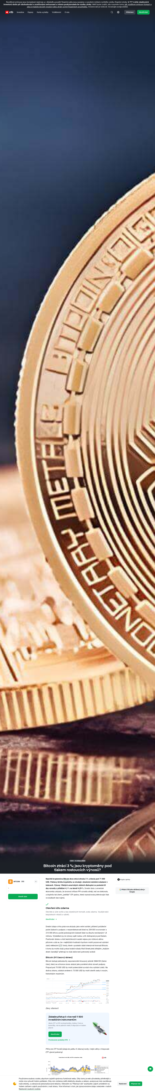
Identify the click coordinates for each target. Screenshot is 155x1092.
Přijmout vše (135, 1084)
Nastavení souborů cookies (30, 1089)
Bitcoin (66, 879)
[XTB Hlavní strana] (9, 12)
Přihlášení (130, 12)
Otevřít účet (143, 12)
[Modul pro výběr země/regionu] (118, 12)
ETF (60, 945)
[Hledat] (112, 12)
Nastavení (123, 1084)
